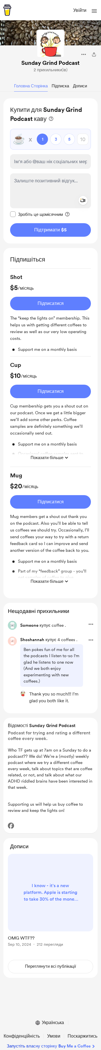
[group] (50, 314)
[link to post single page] (50, 901)
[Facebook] (11, 826)
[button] (94, 11)
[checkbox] (36, 214)
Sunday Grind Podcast (50, 62)
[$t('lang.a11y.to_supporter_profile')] (23, 693)
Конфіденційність (22, 1036)
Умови (53, 1036)
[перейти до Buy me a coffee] (7, 10)
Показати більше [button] (47, 457)
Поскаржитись (82, 1036)
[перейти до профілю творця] (50, 44)
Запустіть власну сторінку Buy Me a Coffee (49, 1046)
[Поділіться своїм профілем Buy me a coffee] (94, 54)
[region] (50, 170)
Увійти (79, 10)
